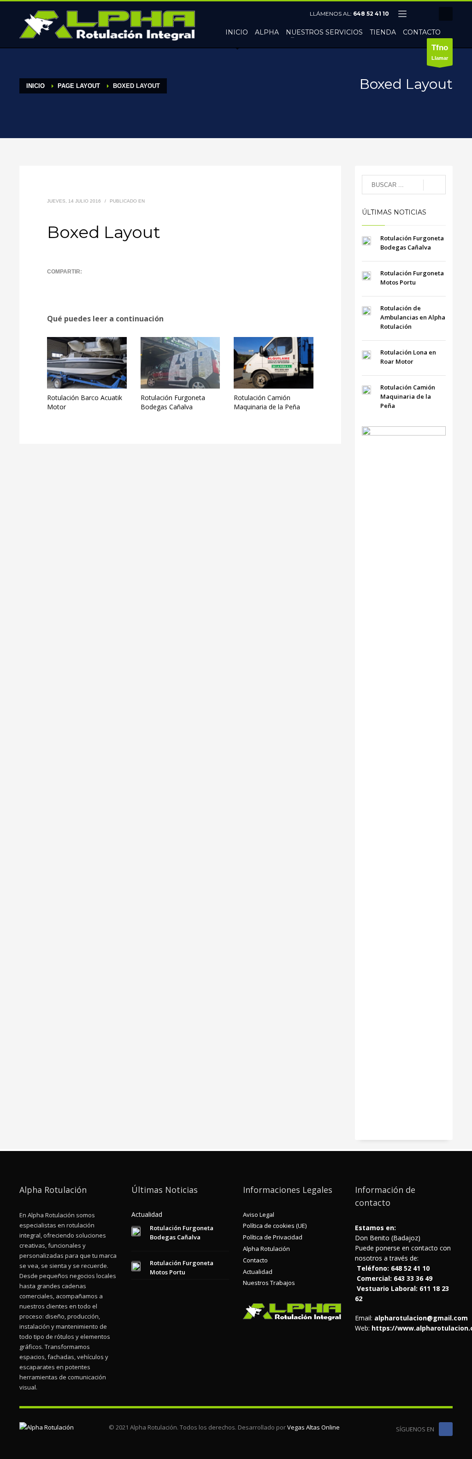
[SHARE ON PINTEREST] (102, 284)
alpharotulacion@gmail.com (421, 1318)
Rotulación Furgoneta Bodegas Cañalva (173, 402)
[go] (434, 185)
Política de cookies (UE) (275, 1225)
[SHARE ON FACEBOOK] (70, 284)
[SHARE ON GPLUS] (86, 284)
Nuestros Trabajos (269, 1283)
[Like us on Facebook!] (446, 1429)
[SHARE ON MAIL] (118, 284)
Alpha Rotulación (266, 1248)
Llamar (439, 52)
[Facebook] (423, 14)
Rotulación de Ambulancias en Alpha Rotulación (412, 317)
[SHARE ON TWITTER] (54, 284)
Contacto (255, 1260)
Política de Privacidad (272, 1237)
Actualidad (257, 1271)
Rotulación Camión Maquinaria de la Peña (267, 402)
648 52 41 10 (371, 13)
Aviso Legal (258, 1214)
